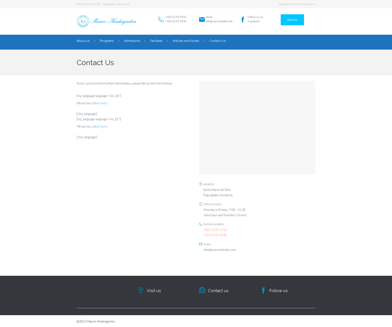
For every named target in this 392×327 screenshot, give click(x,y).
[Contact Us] (141, 290)
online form (99, 103)
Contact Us (217, 41)
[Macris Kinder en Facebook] (243, 19)
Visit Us (292, 19)
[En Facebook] (263, 290)
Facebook (253, 21)
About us (83, 41)
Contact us (218, 290)
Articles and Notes (186, 41)
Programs (107, 41)
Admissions (132, 41)
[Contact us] (202, 290)
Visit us (154, 290)
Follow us (278, 290)
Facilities (156, 41)
